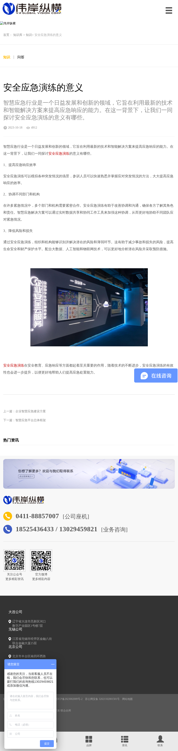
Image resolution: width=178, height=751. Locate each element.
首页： (7, 35)
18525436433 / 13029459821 (56, 529)
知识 (29, 35)
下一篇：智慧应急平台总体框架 (24, 420)
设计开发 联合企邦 (60, 710)
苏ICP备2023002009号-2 (68, 699)
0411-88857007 (37, 516)
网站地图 (127, 699)
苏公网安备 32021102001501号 (102, 699)
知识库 (17, 35)
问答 (20, 57)
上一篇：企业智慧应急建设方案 (24, 411)
